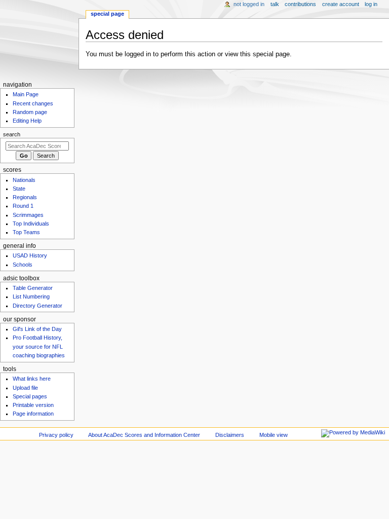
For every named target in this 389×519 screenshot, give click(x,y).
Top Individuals (31, 223)
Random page (30, 112)
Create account (340, 4)
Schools (22, 265)
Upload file (25, 388)
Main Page (25, 94)
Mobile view (273, 435)
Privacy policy (56, 435)
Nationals (24, 180)
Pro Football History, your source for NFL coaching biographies (39, 346)
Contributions (300, 4)
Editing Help (27, 121)
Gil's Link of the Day (37, 329)
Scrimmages (28, 215)
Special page (107, 14)
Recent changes (33, 103)
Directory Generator (37, 306)
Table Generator (33, 288)
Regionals (25, 197)
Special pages (30, 396)
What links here (32, 379)
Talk (274, 4)
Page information (33, 414)
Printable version (33, 405)
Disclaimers (229, 435)
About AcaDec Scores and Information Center (144, 435)
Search (11, 134)
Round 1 (23, 206)
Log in (371, 4)
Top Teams (26, 232)
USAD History (30, 255)
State (19, 189)
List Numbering (31, 296)
